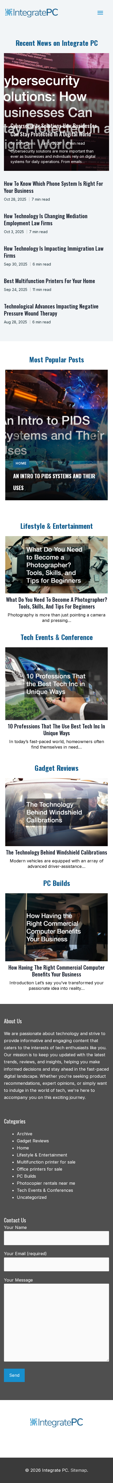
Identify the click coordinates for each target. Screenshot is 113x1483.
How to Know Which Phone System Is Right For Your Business (53, 186)
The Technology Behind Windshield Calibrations (56, 852)
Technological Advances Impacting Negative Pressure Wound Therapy (51, 309)
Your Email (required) (25, 1253)
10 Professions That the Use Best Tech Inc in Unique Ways (56, 729)
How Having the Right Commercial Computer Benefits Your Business (56, 970)
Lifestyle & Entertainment (42, 1155)
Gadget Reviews (33, 1140)
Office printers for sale (39, 1169)
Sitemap (78, 1470)
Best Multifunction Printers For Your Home (49, 281)
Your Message (18, 1280)
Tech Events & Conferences (45, 1190)
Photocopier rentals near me (46, 1183)
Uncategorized (32, 1197)
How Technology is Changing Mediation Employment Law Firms (46, 219)
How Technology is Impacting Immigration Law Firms (54, 251)
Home (21, 463)
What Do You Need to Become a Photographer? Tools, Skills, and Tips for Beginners (56, 603)
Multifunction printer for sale (46, 1162)
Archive (24, 1133)
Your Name (15, 1227)
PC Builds (26, 1176)
